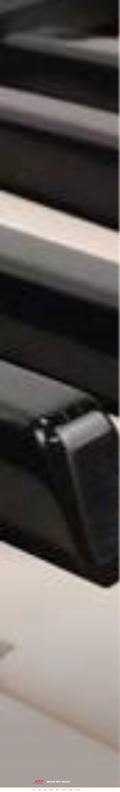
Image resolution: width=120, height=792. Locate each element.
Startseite (34, 789)
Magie (45, 789)
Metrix (57, 789)
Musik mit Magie (58, 781)
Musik (40, 789)
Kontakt (71, 789)
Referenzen (64, 789)
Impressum (77, 789)
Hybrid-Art (51, 789)
